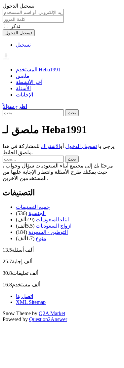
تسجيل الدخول (81, 146)
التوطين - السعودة (48, 232)
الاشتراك (50, 146)
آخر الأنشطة (29, 82)
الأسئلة (23, 88)
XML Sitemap (31, 302)
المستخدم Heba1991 (38, 69)
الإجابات (24, 94)
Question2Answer (48, 319)
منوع (41, 238)
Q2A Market (52, 313)
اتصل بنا (24, 296)
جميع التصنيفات (33, 207)
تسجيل (23, 45)
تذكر (15, 26)
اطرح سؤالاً (15, 106)
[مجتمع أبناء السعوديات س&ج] (6, 58)
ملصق (22, 76)
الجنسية (37, 213)
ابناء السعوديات (52, 219)
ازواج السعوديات (53, 226)
